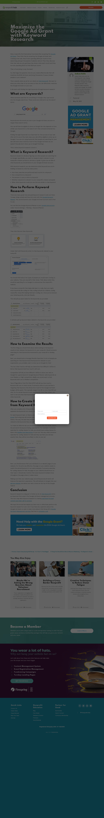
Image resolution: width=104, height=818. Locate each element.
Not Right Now (52, 420)
